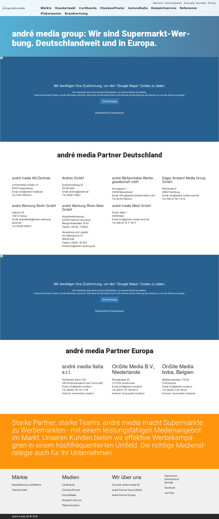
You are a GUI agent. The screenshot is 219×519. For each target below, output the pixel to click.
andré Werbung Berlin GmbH (34, 205)
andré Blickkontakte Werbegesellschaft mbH (133, 179)
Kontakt (201, 3)
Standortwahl (65, 8)
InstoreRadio (138, 8)
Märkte (46, 8)
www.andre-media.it (83, 393)
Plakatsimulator (71, 505)
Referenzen (188, 8)
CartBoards (88, 8)
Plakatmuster (51, 13)
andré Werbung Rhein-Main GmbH (83, 207)
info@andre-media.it (80, 386)
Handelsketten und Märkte (26, 484)
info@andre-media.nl (130, 386)
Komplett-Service (71, 500)
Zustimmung (109, 101)
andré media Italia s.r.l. (82, 368)
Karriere (158, 3)
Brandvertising (76, 13)
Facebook (169, 487)
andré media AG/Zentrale (31, 177)
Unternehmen (173, 3)
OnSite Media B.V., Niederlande (133, 368)
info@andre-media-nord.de (184, 195)
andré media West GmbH (131, 205)
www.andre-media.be (183, 393)
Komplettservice (163, 8)
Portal (212, 3)
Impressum (117, 112)
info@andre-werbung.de (82, 246)
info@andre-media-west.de (134, 219)
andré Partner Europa (124, 495)
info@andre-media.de (31, 191)
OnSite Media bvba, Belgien (178, 368)
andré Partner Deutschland (127, 490)
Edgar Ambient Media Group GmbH (184, 179)
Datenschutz (102, 112)
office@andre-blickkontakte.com (137, 195)
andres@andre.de (79, 191)
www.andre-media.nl (133, 393)
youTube (169, 492)
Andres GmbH (73, 177)
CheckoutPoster (112, 8)
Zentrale (189, 3)
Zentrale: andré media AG (126, 484)
